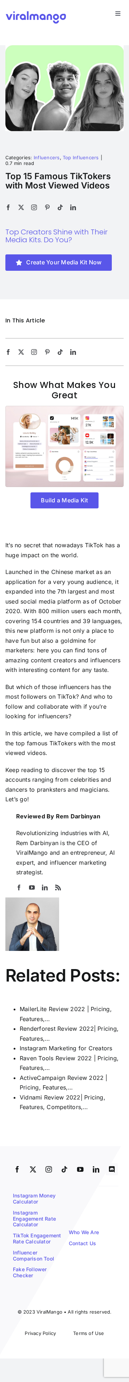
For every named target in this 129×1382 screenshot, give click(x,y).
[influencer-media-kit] (64, 408)
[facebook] (8, 207)
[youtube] (32, 887)
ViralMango (32, 852)
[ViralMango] (36, 12)
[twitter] (21, 207)
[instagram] (34, 207)
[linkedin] (73, 207)
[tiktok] (60, 207)
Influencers (47, 157)
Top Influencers (81, 157)
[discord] (112, 1169)
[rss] (58, 887)
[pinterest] (47, 207)
